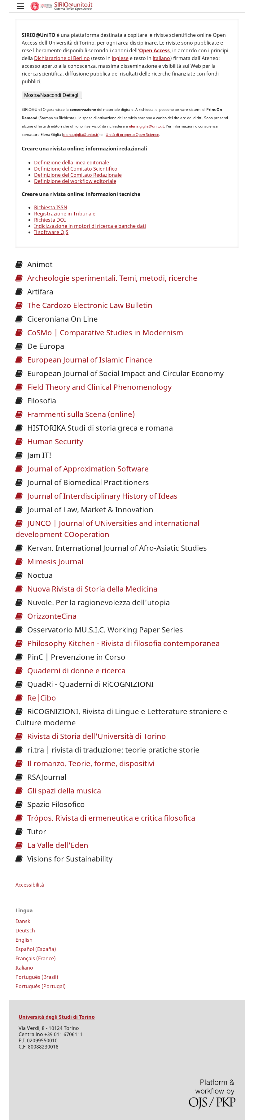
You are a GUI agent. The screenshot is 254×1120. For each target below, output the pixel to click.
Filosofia (40, 400)
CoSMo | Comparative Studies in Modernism (104, 332)
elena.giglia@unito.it (146, 126)
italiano (161, 58)
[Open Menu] (20, 6)
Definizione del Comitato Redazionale (78, 174)
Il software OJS (51, 232)
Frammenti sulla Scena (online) (80, 414)
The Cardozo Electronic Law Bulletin (88, 305)
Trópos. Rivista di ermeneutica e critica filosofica (110, 818)
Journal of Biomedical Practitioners (87, 482)
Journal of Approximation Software (87, 468)
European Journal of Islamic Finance (88, 359)
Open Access (154, 50)
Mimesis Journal (54, 561)
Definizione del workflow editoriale (75, 181)
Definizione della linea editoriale (71, 162)
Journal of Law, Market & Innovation (89, 509)
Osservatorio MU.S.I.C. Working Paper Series (104, 629)
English (24, 939)
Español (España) (35, 949)
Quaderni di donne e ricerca (75, 670)
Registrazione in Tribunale (64, 213)
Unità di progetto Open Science (132, 134)
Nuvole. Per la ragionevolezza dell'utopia (97, 602)
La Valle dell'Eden (56, 845)
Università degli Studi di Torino (57, 1017)
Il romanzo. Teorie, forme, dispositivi (90, 763)
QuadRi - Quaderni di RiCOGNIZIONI (89, 684)
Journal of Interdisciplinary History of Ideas (101, 496)
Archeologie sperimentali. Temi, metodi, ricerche (111, 278)
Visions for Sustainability (68, 858)
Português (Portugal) (40, 986)
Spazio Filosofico (55, 804)
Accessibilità (29, 884)
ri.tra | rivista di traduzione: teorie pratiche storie (112, 749)
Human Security (54, 441)
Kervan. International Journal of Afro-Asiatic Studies (116, 548)
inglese (120, 58)
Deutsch (25, 930)
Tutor (35, 831)
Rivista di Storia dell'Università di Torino (95, 736)
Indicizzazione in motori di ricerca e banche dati (90, 226)
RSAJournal (45, 777)
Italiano (24, 967)
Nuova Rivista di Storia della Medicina (91, 589)
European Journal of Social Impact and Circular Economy (124, 373)
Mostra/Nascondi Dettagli (52, 95)
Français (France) (35, 958)
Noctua (39, 575)
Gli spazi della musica (63, 790)
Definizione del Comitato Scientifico (75, 168)
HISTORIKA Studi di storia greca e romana (99, 428)
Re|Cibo (40, 697)
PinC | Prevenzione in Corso (75, 657)
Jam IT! (38, 455)
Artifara (39, 291)
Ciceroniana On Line (61, 319)
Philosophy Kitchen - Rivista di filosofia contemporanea (122, 643)
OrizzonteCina (51, 616)
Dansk (22, 921)
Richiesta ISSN (50, 207)
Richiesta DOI (50, 219)
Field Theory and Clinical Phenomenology (98, 387)
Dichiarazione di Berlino (62, 58)
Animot (39, 264)
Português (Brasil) (36, 977)
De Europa (44, 346)
